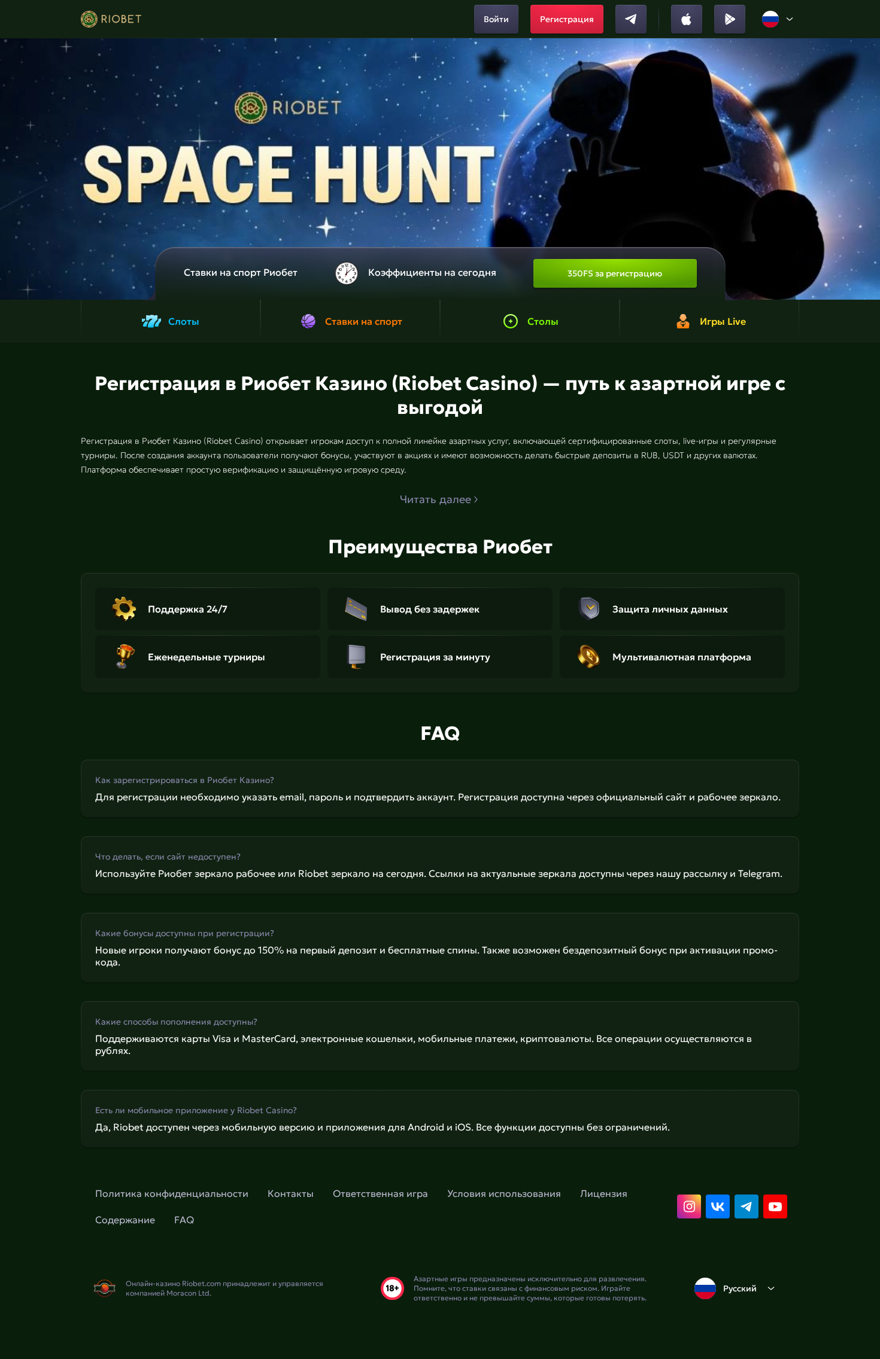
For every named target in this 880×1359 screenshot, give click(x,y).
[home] (111, 19)
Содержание (125, 1220)
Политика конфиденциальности (171, 1193)
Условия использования (504, 1193)
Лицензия (603, 1193)
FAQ (184, 1220)
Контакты (291, 1193)
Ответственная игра (380, 1193)
